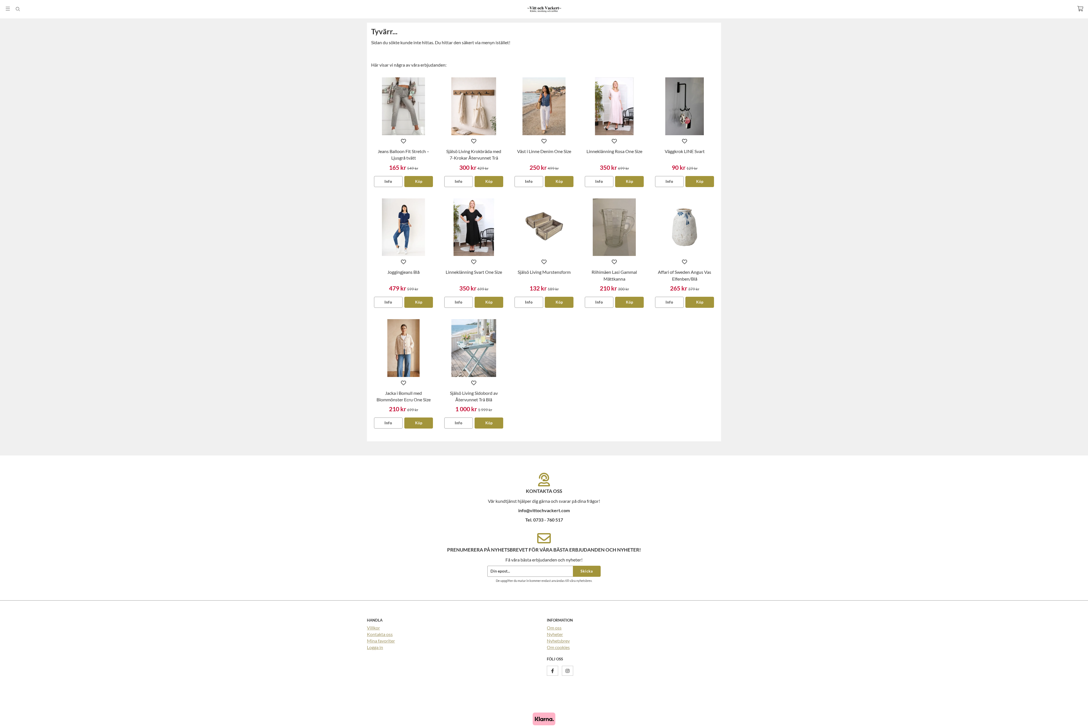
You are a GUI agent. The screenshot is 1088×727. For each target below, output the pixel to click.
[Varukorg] (1080, 9)
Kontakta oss (380, 634)
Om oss (554, 627)
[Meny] (8, 9)
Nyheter (555, 634)
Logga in (375, 647)
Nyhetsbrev (558, 640)
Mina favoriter (381, 640)
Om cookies (558, 647)
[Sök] (18, 9)
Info (388, 181)
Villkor (373, 627)
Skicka (587, 571)
